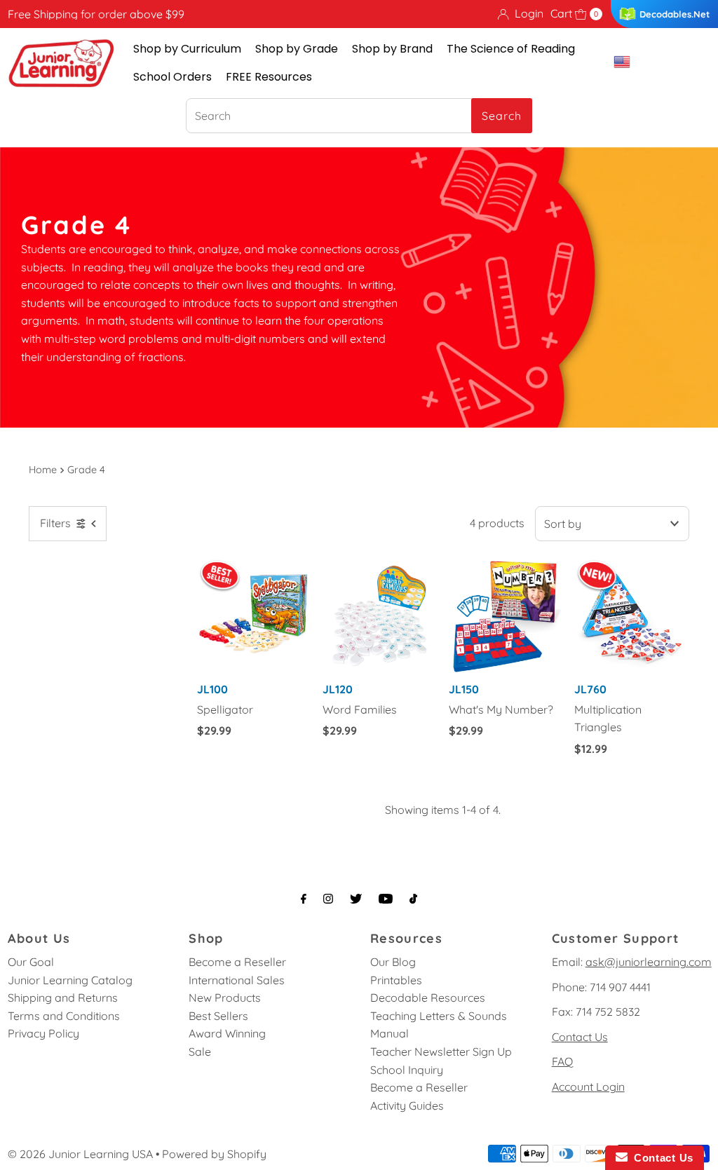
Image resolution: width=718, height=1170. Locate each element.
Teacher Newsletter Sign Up (441, 1052)
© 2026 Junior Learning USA (80, 1154)
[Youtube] (386, 899)
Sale (200, 1052)
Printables (396, 980)
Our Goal (31, 962)
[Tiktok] (413, 899)
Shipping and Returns (63, 998)
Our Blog (393, 962)
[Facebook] (303, 899)
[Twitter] (356, 899)
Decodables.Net (674, 14)
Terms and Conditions (64, 1016)
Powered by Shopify (214, 1154)
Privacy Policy (43, 1033)
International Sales (237, 980)
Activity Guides (407, 1105)
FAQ (562, 1061)
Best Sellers (218, 1016)
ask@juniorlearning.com (648, 962)
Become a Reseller (237, 962)
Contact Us (580, 1037)
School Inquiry (406, 1070)
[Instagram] (328, 899)
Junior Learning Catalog (70, 980)
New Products (225, 998)
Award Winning (227, 1033)
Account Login (588, 1087)
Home (43, 469)
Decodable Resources (427, 998)
